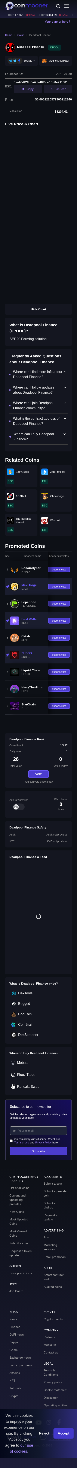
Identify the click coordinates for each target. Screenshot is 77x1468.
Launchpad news (21, 1365)
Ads (46, 1237)
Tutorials (15, 1388)
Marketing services (50, 1247)
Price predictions (20, 1273)
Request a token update (20, 1253)
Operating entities (56, 1405)
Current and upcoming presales (17, 1200)
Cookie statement (55, 1390)
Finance (14, 1327)
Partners (49, 1337)
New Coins (16, 1211)
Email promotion (55, 1257)
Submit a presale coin (55, 1193)
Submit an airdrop (50, 1205)
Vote (38, 774)
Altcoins (14, 1373)
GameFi (14, 1350)
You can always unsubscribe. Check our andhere (36, 1141)
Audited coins (53, 1286)
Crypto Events (53, 1319)
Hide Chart (38, 309)
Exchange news (20, 1357)
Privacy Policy (43, 1142)
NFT (12, 1380)
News (13, 1319)
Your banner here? (57, 21)
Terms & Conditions (51, 1372)
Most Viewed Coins (18, 1233)
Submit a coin (18, 1243)
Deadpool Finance (40, 35)
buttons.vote (59, 569)
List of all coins (19, 1187)
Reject (44, 1433)
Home (8, 35)
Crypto (13, 1396)
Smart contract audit (54, 1277)
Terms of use (21, 1142)
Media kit (50, 1344)
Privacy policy (53, 1382)
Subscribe (38, 1151)
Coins (20, 35)
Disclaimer (51, 1397)
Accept (63, 1433)
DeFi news (16, 1334)
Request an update (51, 1217)
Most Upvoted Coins (18, 1221)
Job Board (16, 1291)
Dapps (13, 1342)
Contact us (51, 1352)
